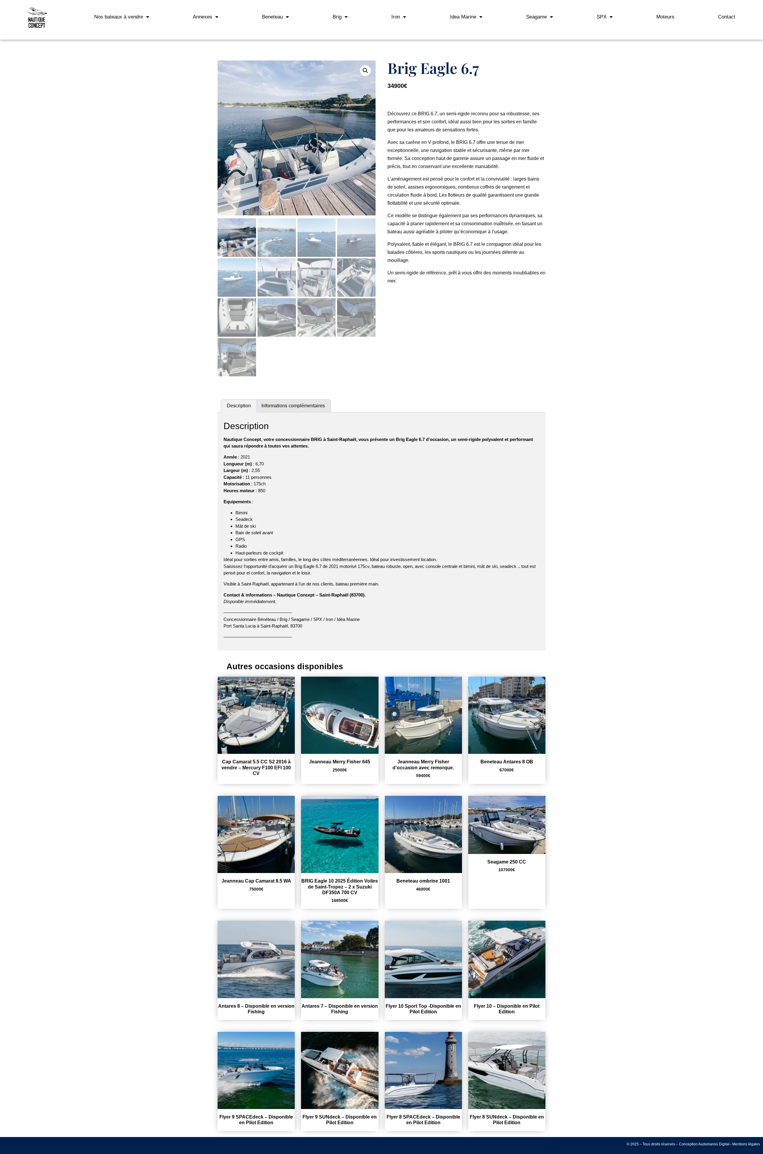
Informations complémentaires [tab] (293, 405)
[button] (365, 70)
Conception (688, 1144)
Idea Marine (463, 17)
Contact (726, 17)
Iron (395, 17)
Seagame (536, 17)
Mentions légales (746, 1144)
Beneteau (272, 17)
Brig (337, 17)
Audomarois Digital (713, 1144)
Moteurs (665, 17)
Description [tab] (239, 405)
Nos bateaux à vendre (118, 17)
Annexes (202, 17)
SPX (602, 17)
